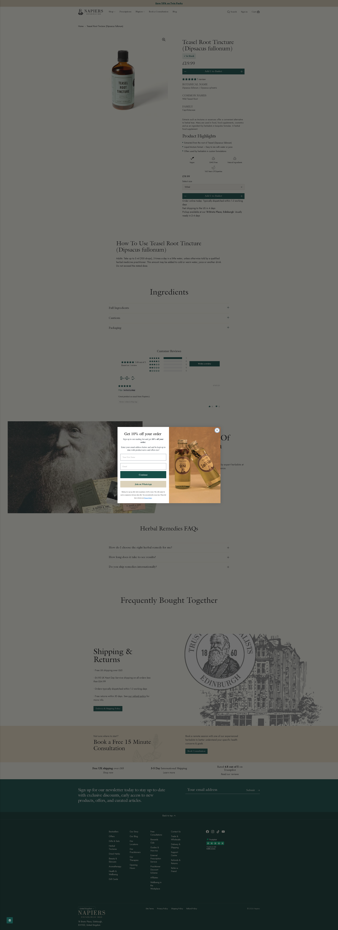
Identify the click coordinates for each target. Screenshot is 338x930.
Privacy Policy (148, 498)
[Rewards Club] (10, 920)
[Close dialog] (217, 430)
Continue (143, 474)
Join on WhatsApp (143, 484)
